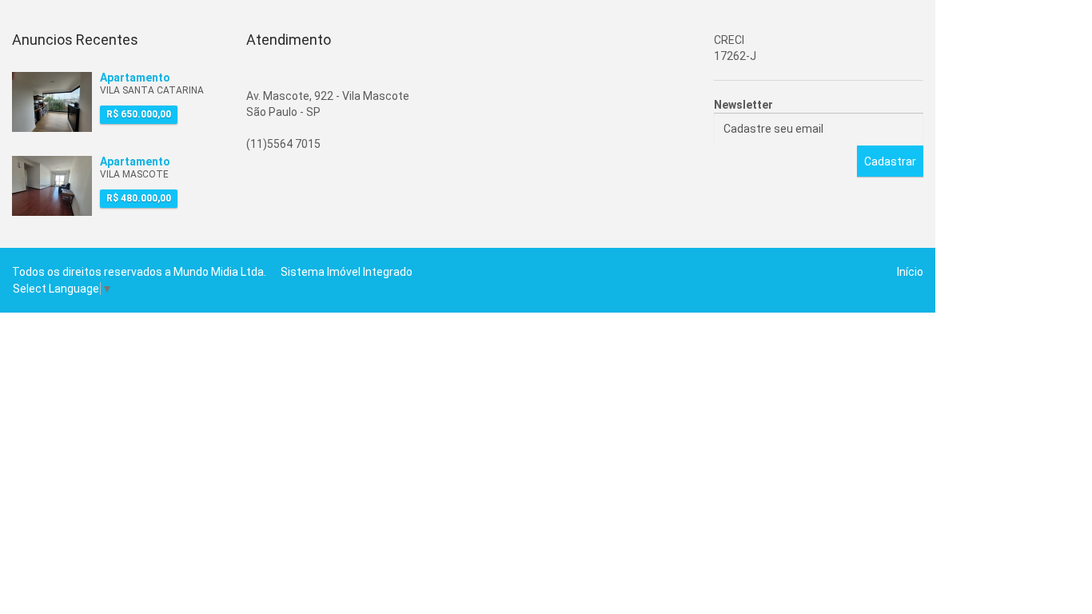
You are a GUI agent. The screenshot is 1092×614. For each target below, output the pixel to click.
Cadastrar (890, 161)
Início (910, 271)
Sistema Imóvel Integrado (346, 271)
